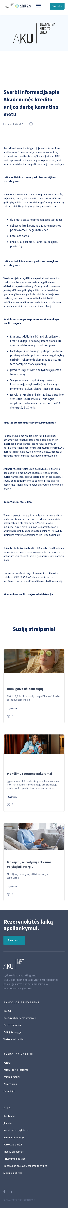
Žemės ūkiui (10, 1084)
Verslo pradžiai (11, 1076)
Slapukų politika (12, 1172)
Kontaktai (9, 1116)
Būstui (7, 1010)
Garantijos (9, 1091)
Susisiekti (57, 6)
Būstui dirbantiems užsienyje (19, 1018)
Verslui (7, 1062)
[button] (38, 5)
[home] (16, 6)
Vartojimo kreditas (14, 1039)
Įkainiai (7, 1123)
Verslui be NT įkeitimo (15, 1069)
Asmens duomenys (13, 1137)
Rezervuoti (14, 940)
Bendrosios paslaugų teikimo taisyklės (25, 1165)
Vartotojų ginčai (12, 1144)
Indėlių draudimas (13, 1151)
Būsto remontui (12, 1025)
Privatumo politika (14, 1158)
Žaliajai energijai (12, 1032)
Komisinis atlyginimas (16, 1130)
